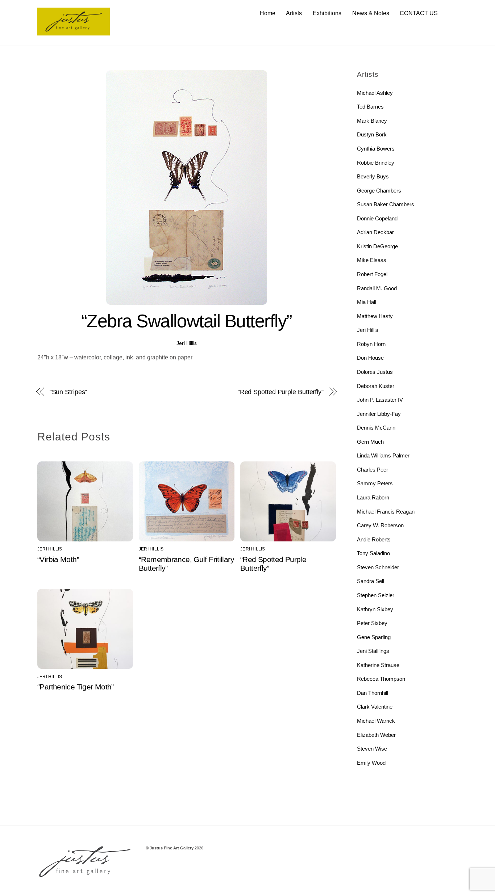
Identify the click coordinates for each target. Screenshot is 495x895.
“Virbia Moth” (58, 559)
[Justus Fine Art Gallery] (73, 32)
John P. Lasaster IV (380, 400)
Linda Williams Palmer (383, 455)
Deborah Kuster (375, 386)
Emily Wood (371, 763)
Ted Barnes (370, 107)
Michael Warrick (376, 721)
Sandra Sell (370, 581)
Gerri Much (370, 442)
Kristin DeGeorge (377, 246)
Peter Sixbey (372, 623)
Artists (294, 13)
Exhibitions (327, 13)
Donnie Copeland (377, 218)
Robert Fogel (372, 274)
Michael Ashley (375, 93)
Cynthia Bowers (376, 148)
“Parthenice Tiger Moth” (75, 687)
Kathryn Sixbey (375, 609)
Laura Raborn (373, 497)
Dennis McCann (376, 428)
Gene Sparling (374, 637)
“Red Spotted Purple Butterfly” (281, 392)
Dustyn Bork (372, 134)
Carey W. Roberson (380, 525)
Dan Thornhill (372, 693)
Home (267, 13)
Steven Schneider (378, 567)
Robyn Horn (371, 344)
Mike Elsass (371, 260)
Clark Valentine (374, 707)
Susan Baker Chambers (385, 204)
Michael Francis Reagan (386, 511)
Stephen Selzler (375, 595)
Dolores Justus (375, 372)
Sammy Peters (375, 483)
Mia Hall (366, 302)
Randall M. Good (377, 288)
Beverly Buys (373, 176)
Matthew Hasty (375, 316)
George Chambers (379, 190)
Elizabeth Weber (376, 735)
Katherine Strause (378, 665)
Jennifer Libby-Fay (379, 414)
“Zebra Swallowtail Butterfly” (186, 321)
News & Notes (370, 13)
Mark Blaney (372, 121)
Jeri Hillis (186, 343)
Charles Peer (372, 470)
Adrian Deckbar (375, 232)
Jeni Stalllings (373, 651)
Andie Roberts (374, 539)
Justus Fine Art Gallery (172, 848)
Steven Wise (372, 749)
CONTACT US (419, 13)
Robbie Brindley (375, 163)
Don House (370, 358)
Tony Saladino (373, 553)
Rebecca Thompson (381, 679)
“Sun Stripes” (68, 392)
